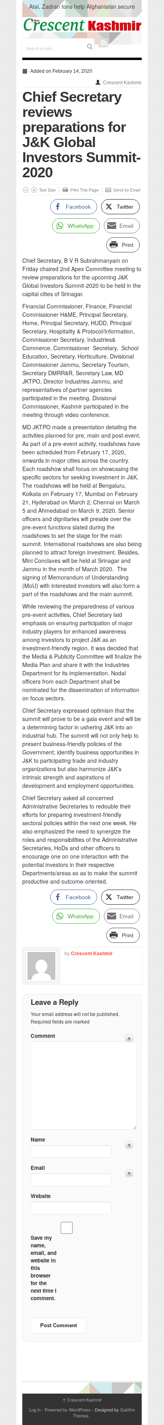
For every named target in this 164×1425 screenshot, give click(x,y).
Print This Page (84, 190)
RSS (103, 42)
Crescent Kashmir (122, 82)
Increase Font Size (34, 189)
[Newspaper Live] (82, 24)
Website (41, 1196)
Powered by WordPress (68, 1409)
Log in (35, 1409)
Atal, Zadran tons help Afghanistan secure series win (82, 10)
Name (38, 1139)
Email (38, 1167)
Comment (43, 1035)
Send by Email (126, 190)
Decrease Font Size (25, 189)
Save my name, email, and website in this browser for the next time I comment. (44, 1268)
